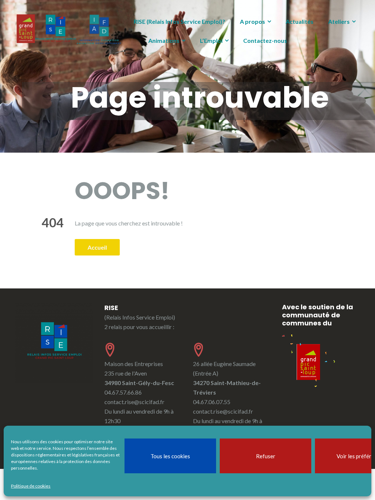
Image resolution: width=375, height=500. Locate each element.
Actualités (299, 21)
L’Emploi (211, 40)
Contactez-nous (265, 40)
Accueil (97, 247)
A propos (252, 21)
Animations (163, 40)
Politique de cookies (31, 486)
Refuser (265, 456)
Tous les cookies (170, 456)
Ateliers (339, 21)
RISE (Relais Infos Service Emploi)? (179, 21)
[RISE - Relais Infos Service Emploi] (69, 29)
